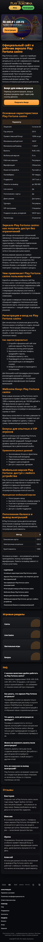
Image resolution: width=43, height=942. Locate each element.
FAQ (2, 907)
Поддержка (5, 911)
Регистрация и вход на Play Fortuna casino (19, 589)
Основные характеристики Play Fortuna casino (20, 573)
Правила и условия (8, 893)
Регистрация (28, 8)
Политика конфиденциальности (12, 896)
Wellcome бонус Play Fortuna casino (16, 592)
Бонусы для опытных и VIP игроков (16, 596)
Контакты (4, 914)
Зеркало (4, 928)
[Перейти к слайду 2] (22, 38)
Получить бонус (22, 102)
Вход (15, 8)
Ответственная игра (8, 900)
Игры (3, 925)
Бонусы (3, 921)
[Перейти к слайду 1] (20, 38)
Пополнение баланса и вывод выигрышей (19, 605)
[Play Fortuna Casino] (21, 2)
